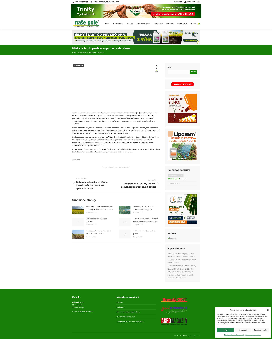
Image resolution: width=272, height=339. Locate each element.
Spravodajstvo (78, 65)
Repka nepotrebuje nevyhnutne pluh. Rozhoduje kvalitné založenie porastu (99, 207)
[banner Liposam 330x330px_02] (182, 160)
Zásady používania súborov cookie (234, 335)
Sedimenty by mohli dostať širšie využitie (144, 232)
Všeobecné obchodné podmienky (128, 312)
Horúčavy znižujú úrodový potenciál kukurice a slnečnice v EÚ (98, 232)
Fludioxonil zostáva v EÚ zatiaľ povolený (96, 220)
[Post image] (78, 210)
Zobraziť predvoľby (260, 330)
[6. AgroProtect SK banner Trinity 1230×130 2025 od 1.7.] (136, 17)
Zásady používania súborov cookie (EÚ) (130, 322)
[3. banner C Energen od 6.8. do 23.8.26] (136, 43)
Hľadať (170, 67)
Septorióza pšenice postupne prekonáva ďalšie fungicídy (143, 207)
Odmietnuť (243, 330)
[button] (268, 310)
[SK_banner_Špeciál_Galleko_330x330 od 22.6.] (182, 122)
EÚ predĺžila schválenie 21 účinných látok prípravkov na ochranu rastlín (145, 220)
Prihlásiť (191, 2)
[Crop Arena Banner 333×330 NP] (182, 223)
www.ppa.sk (127, 152)
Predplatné (120, 307)
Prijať (225, 330)
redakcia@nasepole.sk (85, 311)
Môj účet (178, 2)
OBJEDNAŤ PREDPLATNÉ (182, 84)
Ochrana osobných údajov (253, 335)
